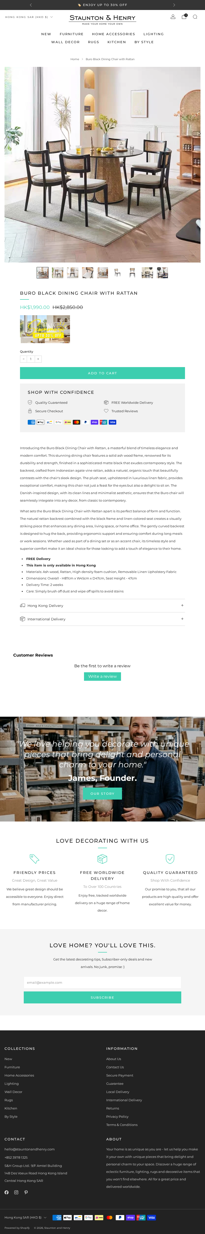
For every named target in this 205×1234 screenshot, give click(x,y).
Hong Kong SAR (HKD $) (26, 17)
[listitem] (103, 4)
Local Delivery (117, 1092)
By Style (144, 42)
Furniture (72, 34)
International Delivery (124, 1100)
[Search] (195, 16)
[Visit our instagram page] (16, 1192)
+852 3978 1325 (16, 1157)
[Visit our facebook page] (6, 1192)
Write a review (102, 676)
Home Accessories (113, 34)
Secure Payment (119, 1075)
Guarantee (115, 1084)
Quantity (26, 351)
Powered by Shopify (17, 1228)
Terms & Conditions (122, 1125)
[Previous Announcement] (31, 5)
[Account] (173, 16)
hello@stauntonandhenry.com (29, 1149)
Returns (112, 1108)
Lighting (154, 34)
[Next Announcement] (174, 5)
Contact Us (115, 1067)
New (46, 34)
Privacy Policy (117, 1116)
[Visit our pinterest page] (26, 1192)
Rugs (93, 42)
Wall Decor (65, 42)
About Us (113, 1059)
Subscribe (102, 997)
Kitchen (117, 42)
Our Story (102, 794)
